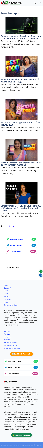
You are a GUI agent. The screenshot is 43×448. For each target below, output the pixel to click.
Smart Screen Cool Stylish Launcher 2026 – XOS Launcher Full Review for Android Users (21, 208)
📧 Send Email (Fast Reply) (21, 354)
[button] (35, 3)
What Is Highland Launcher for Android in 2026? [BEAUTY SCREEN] (21, 164)
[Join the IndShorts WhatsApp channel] (40, 271)
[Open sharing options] (40, 275)
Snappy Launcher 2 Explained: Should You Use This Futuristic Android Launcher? (21, 37)
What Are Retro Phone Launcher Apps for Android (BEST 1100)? (21, 80)
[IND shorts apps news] (11, 3)
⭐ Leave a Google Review (21, 435)
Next (15, 226)
